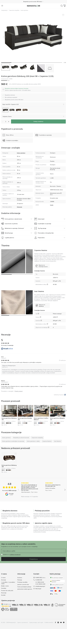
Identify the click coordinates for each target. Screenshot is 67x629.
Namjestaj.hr (4, 10)
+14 (44, 423)
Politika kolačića (49, 622)
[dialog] (17, 89)
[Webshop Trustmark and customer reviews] (13, 609)
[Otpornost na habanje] (48, 327)
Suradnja (3, 588)
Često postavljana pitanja (24, 586)
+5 (60, 423)
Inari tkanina (39, 291)
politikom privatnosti (15, 554)
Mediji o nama (5, 586)
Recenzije (3, 593)
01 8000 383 (38, 580)
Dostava (19, 577)
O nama (3, 577)
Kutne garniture (24, 10)
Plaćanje (19, 580)
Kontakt (3, 595)
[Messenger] (64, 622)
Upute (51, 205)
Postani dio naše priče (7, 590)
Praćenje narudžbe (22, 582)
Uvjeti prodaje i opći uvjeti (36, 622)
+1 (11, 423)
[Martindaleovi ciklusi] (47, 284)
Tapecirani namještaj (14, 10)
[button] (33, 1)
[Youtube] (61, 622)
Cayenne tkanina (40, 250)
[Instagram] (58, 622)
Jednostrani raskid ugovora (24, 589)
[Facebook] (56, 622)
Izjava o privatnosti (22, 622)
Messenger (38, 588)
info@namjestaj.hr (40, 586)
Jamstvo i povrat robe (23, 584)
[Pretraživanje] (61, 5)
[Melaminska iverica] (61, 193)
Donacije (3, 580)
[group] (30, 488)
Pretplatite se (34, 559)
